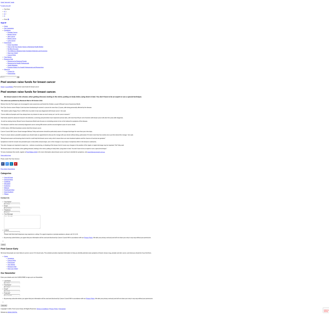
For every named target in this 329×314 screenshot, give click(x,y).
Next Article (11, 169)
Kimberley (7, 186)
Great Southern (8, 192)
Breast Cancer (12, 34)
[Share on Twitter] (7, 165)
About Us (7, 69)
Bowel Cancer (12, 38)
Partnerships (11, 73)
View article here (6, 155)
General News (8, 179)
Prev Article (4, 169)
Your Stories (8, 57)
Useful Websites (12, 65)
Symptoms (7, 30)
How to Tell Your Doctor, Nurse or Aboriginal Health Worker (25, 47)
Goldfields (7, 181)
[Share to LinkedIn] (11, 165)
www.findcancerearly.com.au (96, 152)
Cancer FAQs (12, 55)
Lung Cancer (11, 40)
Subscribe (3, 305)
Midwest (6, 188)
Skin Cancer (11, 36)
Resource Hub (8, 59)
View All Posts (8, 177)
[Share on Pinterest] (15, 165)
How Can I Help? (13, 53)
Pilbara (6, 194)
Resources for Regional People (17, 61)
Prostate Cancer (12, 32)
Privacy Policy (88, 237)
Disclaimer (62, 309)
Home (6, 26)
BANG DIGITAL (12, 312)
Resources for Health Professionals (18, 63)
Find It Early (7, 42)
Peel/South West (9, 190)
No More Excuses (13, 49)
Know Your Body (13, 44)
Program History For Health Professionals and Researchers (26, 67)
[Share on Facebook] (3, 165)
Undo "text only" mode (7, 2)
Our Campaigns (9, 28)
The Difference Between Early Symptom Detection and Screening (27, 51)
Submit (3, 244)
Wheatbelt (7, 183)
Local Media (9, 87)
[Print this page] (8, 19)
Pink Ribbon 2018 (31, 152)
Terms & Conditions (42, 309)
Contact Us (11, 71)
